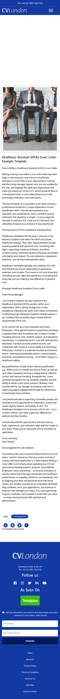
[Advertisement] (30, 46)
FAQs (30, 653)
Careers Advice (30, 691)
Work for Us (30, 679)
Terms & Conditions (30, 672)
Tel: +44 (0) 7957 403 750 (30, 3)
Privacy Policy (30, 666)
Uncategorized (19, 516)
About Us (30, 659)
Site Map (30, 685)
